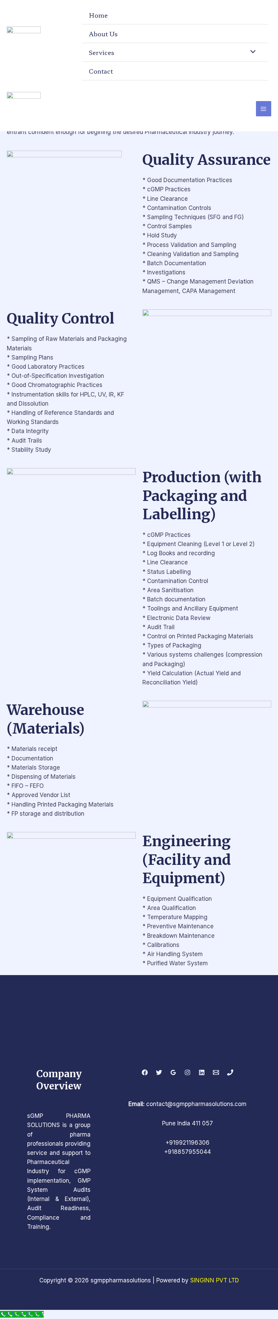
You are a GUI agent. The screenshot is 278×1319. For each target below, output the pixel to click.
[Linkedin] (202, 1072)
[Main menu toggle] (264, 109)
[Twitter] (159, 1072)
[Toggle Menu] (251, 51)
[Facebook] (145, 1072)
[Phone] (230, 1072)
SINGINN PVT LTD (214, 1280)
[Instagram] (187, 1072)
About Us (103, 33)
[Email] (216, 1072)
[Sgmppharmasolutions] (24, 43)
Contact (101, 70)
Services (101, 52)
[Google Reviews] (173, 1072)
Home (98, 15)
